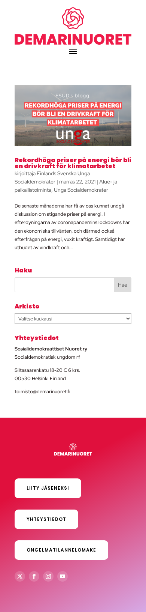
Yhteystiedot (46, 519)
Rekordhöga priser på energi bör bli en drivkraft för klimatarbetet (73, 163)
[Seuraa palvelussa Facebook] (34, 576)
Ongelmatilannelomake (61, 550)
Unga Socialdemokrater (81, 189)
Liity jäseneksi (48, 488)
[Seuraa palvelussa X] (20, 576)
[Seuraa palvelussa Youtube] (62, 576)
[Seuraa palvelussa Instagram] (48, 576)
